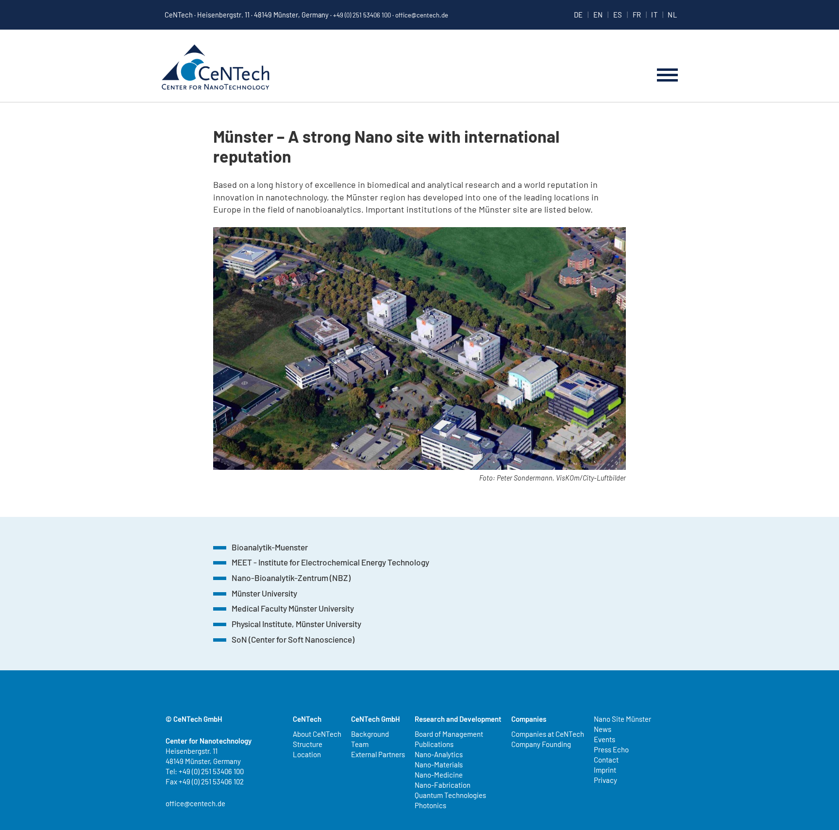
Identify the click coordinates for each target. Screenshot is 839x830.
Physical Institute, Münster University (296, 624)
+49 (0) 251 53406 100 (362, 15)
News (602, 729)
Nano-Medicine (439, 774)
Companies (528, 718)
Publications (434, 744)
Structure (307, 744)
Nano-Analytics (439, 754)
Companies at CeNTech (547, 734)
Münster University (264, 593)
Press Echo (611, 749)
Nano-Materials (439, 764)
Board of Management (449, 734)
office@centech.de (421, 15)
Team (360, 744)
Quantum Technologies (450, 795)
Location (307, 754)
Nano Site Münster (622, 718)
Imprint (605, 769)
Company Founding (541, 744)
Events (604, 739)
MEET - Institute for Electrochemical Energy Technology (330, 562)
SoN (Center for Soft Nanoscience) (293, 639)
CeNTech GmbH (375, 718)
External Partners (378, 754)
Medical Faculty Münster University (293, 608)
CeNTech (215, 68)
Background (370, 734)
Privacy (605, 780)
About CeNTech (317, 734)
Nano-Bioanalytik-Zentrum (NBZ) (291, 577)
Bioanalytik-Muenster (270, 547)
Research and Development (458, 718)
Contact (606, 759)
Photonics (430, 805)
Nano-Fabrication (442, 784)
